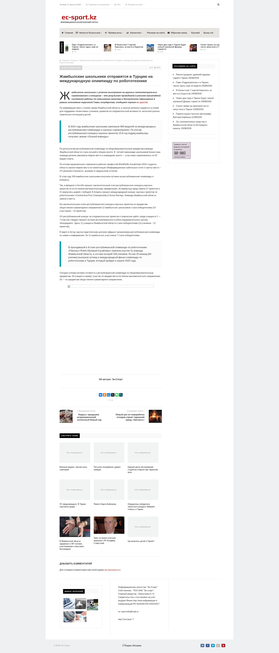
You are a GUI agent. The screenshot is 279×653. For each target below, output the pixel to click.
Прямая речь (115, 33)
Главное (74, 60)
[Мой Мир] (108, 395)
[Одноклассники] (104, 395)
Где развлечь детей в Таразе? (141, 541)
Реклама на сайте (135, 5)
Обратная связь (179, 33)
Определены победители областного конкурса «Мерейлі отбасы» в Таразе (141, 506)
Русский (195, 33)
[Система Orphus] (181, 144)
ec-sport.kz (142, 102)
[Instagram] (218, 645)
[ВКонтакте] (100, 395)
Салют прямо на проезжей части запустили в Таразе (204, 46)
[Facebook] (208, 645)
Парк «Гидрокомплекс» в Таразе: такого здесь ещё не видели (77, 47)
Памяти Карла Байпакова (105, 504)
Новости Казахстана (89, 33)
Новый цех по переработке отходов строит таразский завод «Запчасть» (130, 417)
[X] (113, 395)
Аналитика (135, 33)
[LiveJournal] (121, 395)
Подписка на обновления (98, 5)
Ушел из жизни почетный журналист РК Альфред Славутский (105, 540)
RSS (118, 5)
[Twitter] (213, 645)
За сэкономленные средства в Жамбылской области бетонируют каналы (190, 125)
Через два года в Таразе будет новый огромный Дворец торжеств (163, 47)
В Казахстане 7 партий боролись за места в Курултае (120, 46)
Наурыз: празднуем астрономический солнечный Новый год (89, 417)
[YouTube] (223, 645)
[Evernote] (117, 395)
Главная (69, 33)
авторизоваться (112, 570)
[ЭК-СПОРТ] (79, 15)
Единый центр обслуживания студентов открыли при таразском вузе (143, 469)
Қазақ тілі (208, 33)
